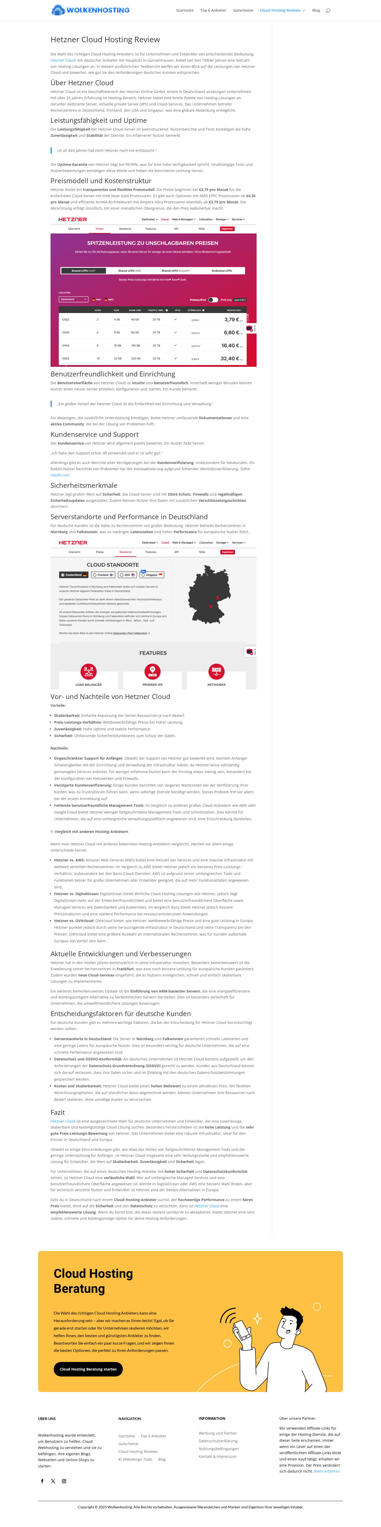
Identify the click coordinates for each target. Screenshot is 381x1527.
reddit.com (60, 475)
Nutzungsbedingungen (219, 1449)
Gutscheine (243, 11)
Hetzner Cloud (63, 60)
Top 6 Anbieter (213, 11)
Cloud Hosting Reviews (280, 11)
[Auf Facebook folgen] (42, 1481)
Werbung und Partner (218, 1433)
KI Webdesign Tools (135, 1460)
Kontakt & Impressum (217, 1457)
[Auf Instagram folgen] (64, 1481)
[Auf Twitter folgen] (53, 1481)
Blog (316, 11)
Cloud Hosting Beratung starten (88, 1369)
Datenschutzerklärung (218, 1441)
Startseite (185, 11)
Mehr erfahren (327, 1471)
